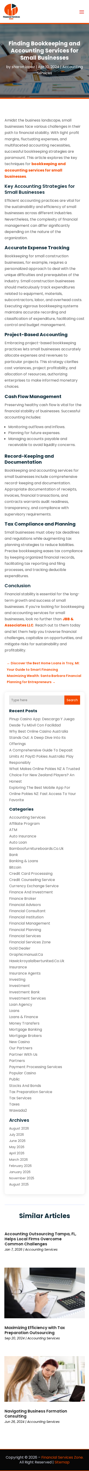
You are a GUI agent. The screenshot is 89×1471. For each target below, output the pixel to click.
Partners (17, 1060)
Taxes (14, 1104)
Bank (13, 854)
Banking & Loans (23, 861)
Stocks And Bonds (25, 1085)
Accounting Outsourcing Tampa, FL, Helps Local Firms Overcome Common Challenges (40, 1239)
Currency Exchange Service (34, 886)
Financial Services (25, 936)
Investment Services (27, 998)
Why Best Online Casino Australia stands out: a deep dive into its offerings (38, 737)
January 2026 (20, 1172)
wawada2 (18, 1110)
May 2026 (16, 1147)
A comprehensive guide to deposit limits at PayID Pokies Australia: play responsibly (41, 756)
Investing (17, 979)
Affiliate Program (24, 823)
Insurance (18, 967)
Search (72, 700)
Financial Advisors (25, 904)
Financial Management (29, 923)
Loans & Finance (23, 1016)
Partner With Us (23, 1054)
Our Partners (20, 1048)
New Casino (19, 1041)
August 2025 (19, 1184)
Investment (19, 985)
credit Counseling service (32, 879)
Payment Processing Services (35, 1066)
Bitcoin (15, 867)
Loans (14, 1010)
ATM (13, 829)
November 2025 (21, 1178)
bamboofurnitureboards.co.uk (36, 848)
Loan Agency (20, 1004)
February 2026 (20, 1166)
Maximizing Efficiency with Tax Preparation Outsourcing (35, 1330)
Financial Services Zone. (62, 1457)
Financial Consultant (27, 911)
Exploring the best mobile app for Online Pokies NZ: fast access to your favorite (42, 794)
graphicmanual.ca (26, 954)
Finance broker (22, 898)
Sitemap (62, 1462)
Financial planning (25, 929)
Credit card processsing (30, 873)
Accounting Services (27, 817)
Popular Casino (22, 1073)
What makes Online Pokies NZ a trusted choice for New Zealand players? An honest (44, 775)
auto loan (18, 842)
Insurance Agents (25, 973)
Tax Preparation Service (30, 1091)
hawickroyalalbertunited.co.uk (36, 961)
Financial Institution (26, 917)
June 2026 (17, 1141)
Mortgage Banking (25, 1029)
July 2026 (16, 1134)
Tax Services (20, 1098)
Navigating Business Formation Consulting (36, 1413)
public (14, 1079)
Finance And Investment (31, 892)
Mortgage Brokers (25, 1035)
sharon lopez (23, 66)
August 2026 (19, 1128)
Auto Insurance (22, 836)
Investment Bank (24, 992)
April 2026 (16, 1153)
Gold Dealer (20, 948)
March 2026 (18, 1159)
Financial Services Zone (30, 942)
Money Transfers (24, 1023)
